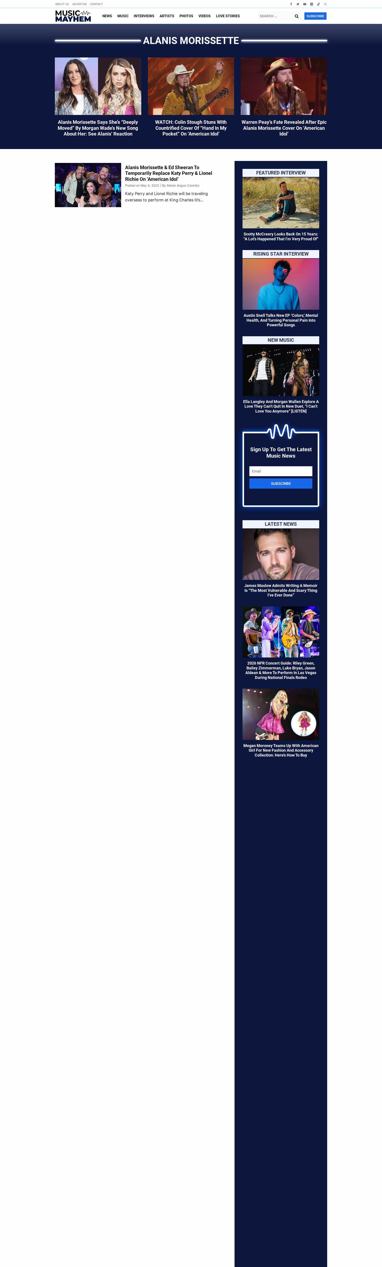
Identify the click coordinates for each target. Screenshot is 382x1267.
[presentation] (281, 202)
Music (122, 16)
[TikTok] (318, 4)
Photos (186, 16)
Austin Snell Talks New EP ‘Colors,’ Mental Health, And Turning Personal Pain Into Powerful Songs (281, 320)
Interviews (144, 16)
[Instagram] (312, 4)
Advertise (79, 4)
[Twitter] (298, 4)
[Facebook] (291, 4)
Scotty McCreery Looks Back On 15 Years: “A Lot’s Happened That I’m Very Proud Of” (280, 236)
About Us (62, 4)
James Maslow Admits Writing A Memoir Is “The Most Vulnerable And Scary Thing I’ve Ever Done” (280, 590)
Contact (96, 4)
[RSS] (325, 4)
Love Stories (228, 16)
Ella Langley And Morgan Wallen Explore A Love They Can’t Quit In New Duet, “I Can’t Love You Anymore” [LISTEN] (281, 406)
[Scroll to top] (371, 1258)
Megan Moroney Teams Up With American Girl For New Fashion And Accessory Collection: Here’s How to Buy (281, 750)
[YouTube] (305, 4)
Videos (205, 16)
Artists (167, 16)
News (107, 16)
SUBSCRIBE (315, 16)
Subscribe (281, 483)
